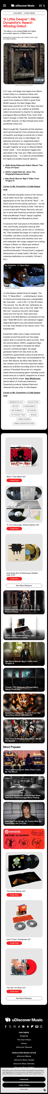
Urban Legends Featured (24, 423)
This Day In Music (24, 1040)
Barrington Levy (16, 402)
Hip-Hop (15, 406)
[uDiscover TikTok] (19, 1026)
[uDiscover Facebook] (5, 1026)
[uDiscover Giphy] (41, 1026)
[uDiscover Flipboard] (32, 1026)
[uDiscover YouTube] (23, 1026)
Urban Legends (24, 419)
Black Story (33, 402)
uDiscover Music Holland (24, 1067)
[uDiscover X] (10, 1026)
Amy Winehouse (32, 379)
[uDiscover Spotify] (27, 1026)
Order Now (14, 480)
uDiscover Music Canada (24, 1060)
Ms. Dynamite (17, 410)
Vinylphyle (24, 1036)
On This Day (31, 410)
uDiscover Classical (24, 1047)
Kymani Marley (30, 406)
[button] (24, 459)
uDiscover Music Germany (24, 1064)
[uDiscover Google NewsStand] (36, 1026)
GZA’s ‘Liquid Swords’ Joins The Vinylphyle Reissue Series (20, 173)
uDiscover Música (24, 1056)
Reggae (34, 415)
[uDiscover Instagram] (14, 1026)
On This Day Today (18, 415)
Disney (24, 1043)
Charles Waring (10, 39)
